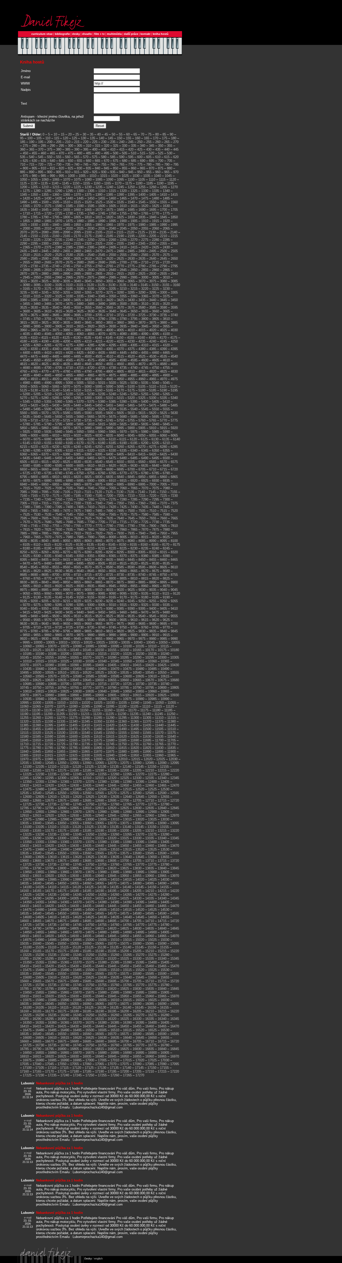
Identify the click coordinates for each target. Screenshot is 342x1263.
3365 (144, 296)
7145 (152, 492)
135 (92, 138)
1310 (101, 191)
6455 (69, 458)
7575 (133, 514)
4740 (133, 368)
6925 (144, 480)
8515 (123, 563)
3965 (34, 330)
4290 (101, 345)
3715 (120, 315)
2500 (163, 251)
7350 (120, 503)
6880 (47, 480)
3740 (174, 315)
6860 (163, 477)
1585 (69, 206)
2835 (101, 270)
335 (133, 146)
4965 (152, 379)
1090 (109, 179)
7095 (45, 492)
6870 (26, 480)
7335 (88, 503)
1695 (152, 210)
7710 (112, 522)
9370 (88, 608)
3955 (166, 326)
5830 (133, 424)
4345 (66, 349)
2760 (98, 266)
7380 (26, 507)
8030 (23, 541)
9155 (90, 597)
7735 (166, 522)
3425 (120, 300)
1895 (112, 221)
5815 (101, 424)
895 (40, 172)
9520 (98, 616)
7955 (174, 533)
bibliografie (62, 33)
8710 (77, 575)
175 (164, 138)
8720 (98, 575)
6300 (47, 450)
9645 (55, 623)
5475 (152, 405)
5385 (112, 401)
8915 (47, 586)
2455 (66, 251)
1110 (152, 179)
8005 (123, 537)
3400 (66, 300)
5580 (66, 413)
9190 (166, 597)
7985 (80, 537)
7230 (174, 496)
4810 (131, 371)
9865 (58, 635)
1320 (123, 191)
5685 (133, 416)
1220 (66, 187)
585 (112, 157)
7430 (133, 507)
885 (22, 172)
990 (52, 176)
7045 (90, 488)
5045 (166, 383)
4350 (77, 349)
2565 (144, 255)
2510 (26, 255)
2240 (69, 240)
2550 (112, 255)
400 (94, 149)
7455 (34, 511)
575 (94, 157)
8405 (45, 560)
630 (34, 161)
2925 (141, 273)
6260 (120, 447)
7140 (141, 492)
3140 (133, 285)
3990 (88, 330)
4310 (144, 345)
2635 (141, 258)
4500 (88, 356)
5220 (69, 394)
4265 (47, 345)
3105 (58, 285)
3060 (120, 281)
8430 (98, 560)
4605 (155, 360)
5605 (120, 413)
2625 (120, 258)
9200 (34, 601)
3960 (23, 330)
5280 (45, 398)
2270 (133, 240)
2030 (90, 228)
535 (22, 157)
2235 (58, 240)
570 (85, 157)
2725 (23, 266)
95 (22, 138)
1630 (166, 206)
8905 (26, 586)
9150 (80, 597)
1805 (77, 217)
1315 (112, 191)
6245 (88, 447)
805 (34, 168)
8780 (69, 578)
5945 (69, 432)
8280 (88, 552)
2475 (109, 251)
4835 (26, 375)
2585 (34, 258)
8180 (26, 548)
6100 (90, 439)
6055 (152, 435)
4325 (23, 349)
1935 (45, 225)
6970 (88, 484)
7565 (112, 514)
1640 (34, 210)
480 (79, 153)
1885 (90, 221)
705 (169, 161)
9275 (37, 605)
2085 (55, 232)
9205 (45, 601)
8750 (163, 575)
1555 (163, 202)
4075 (112, 334)
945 (130, 172)
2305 (55, 243)
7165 (34, 496)
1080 (88, 179)
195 (40, 142)
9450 (101, 612)
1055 (34, 179)
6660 (45, 469)
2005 (37, 228)
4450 (133, 353)
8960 (144, 586)
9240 (120, 601)
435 (157, 149)
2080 (45, 232)
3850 (98, 322)
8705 (66, 575)
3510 (144, 304)
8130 (79, 544)
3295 (152, 292)
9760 (144, 627)
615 (166, 157)
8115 (47, 544)
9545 (152, 616)
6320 (90, 450)
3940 (133, 326)
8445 (131, 560)
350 (160, 146)
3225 (155, 289)
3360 (133, 296)
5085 (98, 386)
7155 (173, 492)
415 (121, 149)
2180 (98, 236)
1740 (90, 213)
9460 (123, 612)
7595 (23, 518)
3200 (101, 289)
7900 (55, 533)
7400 (69, 507)
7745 (34, 526)
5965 (112, 432)
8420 (77, 560)
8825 (166, 578)
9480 (166, 612)
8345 (69, 556)
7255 (69, 499)
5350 (37, 401)
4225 (120, 341)
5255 (144, 394)
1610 (123, 206)
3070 (141, 281)
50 (113, 134)
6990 (131, 484)
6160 (58, 443)
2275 (144, 240)
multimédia (114, 33)
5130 (34, 390)
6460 (80, 458)
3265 (88, 292)
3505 (133, 304)
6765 (112, 473)
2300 (45, 243)
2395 (90, 247)
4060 (80, 334)
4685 (174, 364)
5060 (45, 386)
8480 (47, 563)
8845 (55, 582)
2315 (77, 243)
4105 (23, 337)
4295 (112, 345)
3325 (58, 296)
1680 (120, 210)
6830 (98, 477)
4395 (174, 349)
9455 (112, 612)
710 (22, 164)
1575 (47, 206)
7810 (174, 526)
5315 (120, 398)
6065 (174, 435)
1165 (107, 183)
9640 (45, 623)
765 (121, 164)
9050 (26, 593)
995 (61, 176)
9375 (98, 608)
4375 (131, 349)
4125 (66, 337)
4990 (47, 383)
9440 (80, 612)
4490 (66, 356)
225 (94, 142)
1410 (163, 194)
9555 (174, 616)
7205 (120, 496)
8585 (120, 567)
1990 (163, 225)
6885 (58, 480)
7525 (26, 514)
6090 (69, 439)
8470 (26, 563)
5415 (23, 405)
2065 (166, 228)
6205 (155, 443)
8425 (88, 560)
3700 (88, 315)
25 (77, 134)
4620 (34, 364)
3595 (174, 307)
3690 (66, 315)
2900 (88, 273)
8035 (34, 541)
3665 (166, 311)
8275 (77, 552)
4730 (112, 368)
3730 (152, 315)
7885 (23, 533)
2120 (130, 232)
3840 (77, 322)
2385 (69, 247)
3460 (37, 304)
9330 (155, 605)
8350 (80, 556)
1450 (90, 198)
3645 (123, 311)
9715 (47, 627)
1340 (166, 191)
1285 (47, 191)
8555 (55, 567)
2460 (77, 251)
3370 (155, 296)
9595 (101, 620)
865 (142, 168)
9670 (109, 623)
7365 (152, 503)
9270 (26, 605)
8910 (37, 586)
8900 (174, 582)
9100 (133, 593)
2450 (55, 251)
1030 (135, 176)
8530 (155, 563)
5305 (98, 398)
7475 (77, 511)
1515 (77, 202)
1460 (112, 198)
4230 (131, 341)
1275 (26, 191)
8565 (77, 567)
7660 (163, 518)
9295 (80, 605)
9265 (174, 601)
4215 (98, 341)
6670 (66, 469)
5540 (133, 409)
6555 (131, 462)
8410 (55, 560)
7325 (66, 503)
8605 (163, 567)
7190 (88, 496)
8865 (98, 582)
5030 (133, 383)
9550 (163, 616)
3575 (131, 307)
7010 (174, 484)
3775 (90, 319)
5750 (120, 420)
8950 (123, 586)
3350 (112, 296)
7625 (88, 518)
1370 (77, 194)
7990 (90, 537)
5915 (163, 428)
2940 (174, 273)
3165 (26, 289)
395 (85, 149)
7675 (37, 522)
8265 (55, 552)
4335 (45, 349)
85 (164, 134)
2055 (144, 228)
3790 (123, 319)
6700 (131, 469)
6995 (141, 484)
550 (49, 157)
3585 (152, 307)
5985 (155, 432)
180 (173, 138)
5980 (144, 432)
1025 (125, 176)
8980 (34, 590)
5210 (47, 394)
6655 (34, 469)
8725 (109, 575)
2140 (173, 232)
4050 (58, 334)
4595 (133, 360)
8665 (133, 571)
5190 (163, 390)
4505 (98, 356)
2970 (80, 277)
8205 (80, 548)
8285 (98, 552)
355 (169, 146)
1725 (58, 213)
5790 (47, 424)
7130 (119, 492)
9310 (112, 605)
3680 (45, 315)
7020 (37, 488)
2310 (66, 243)
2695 (112, 262)
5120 (173, 386)
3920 (90, 326)
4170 (162, 337)
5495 (37, 409)
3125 (101, 285)
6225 (45, 447)
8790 (90, 578)
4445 (123, 353)
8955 (133, 586)
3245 (45, 292)
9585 (80, 620)
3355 (123, 296)
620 (176, 157)
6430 (174, 454)
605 (148, 157)
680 (124, 161)
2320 (88, 243)
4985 (37, 383)
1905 (133, 221)
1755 (123, 213)
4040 (37, 334)
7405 (80, 507)
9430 (58, 612)
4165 (152, 337)
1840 (152, 217)
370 (40, 149)
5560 (23, 413)
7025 (47, 488)
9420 (37, 612)
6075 (37, 439)
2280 (155, 240)
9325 (144, 605)
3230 (166, 289)
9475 (155, 612)
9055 (37, 593)
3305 (174, 292)
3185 (69, 289)
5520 (90, 409)
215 (76, 142)
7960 (26, 537)
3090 (26, 285)
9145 (69, 597)
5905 (141, 428)
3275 (109, 292)
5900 (131, 428)
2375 (47, 247)
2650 (174, 258)
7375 (174, 503)
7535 (47, 514)
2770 (120, 266)
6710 (152, 469)
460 (43, 153)
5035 (144, 383)
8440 (120, 560)
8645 (90, 571)
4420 (69, 353)
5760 (141, 420)
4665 (131, 364)
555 (58, 157)
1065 (55, 179)
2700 (123, 262)
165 (146, 138)
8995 (66, 590)
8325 (26, 556)
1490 (23, 202)
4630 (55, 364)
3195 (90, 289)
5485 (174, 405)
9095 (123, 593)
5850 (23, 428)
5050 (23, 386)
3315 (37, 296)
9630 (23, 623)
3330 (69, 296)
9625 (166, 620)
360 (22, 149)
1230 (88, 187)
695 (151, 161)
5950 (80, 432)
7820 (37, 529)
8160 (144, 544)
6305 (58, 450)
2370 (37, 247)
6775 (133, 473)
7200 (109, 496)
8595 (141, 567)
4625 (45, 364)
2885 (55, 273)
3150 (154, 285)
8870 (109, 582)
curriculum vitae (42, 33)
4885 (133, 375)
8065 (98, 541)
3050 (98, 281)
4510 (109, 356)
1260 (152, 187)
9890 (112, 635)
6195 (133, 443)
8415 (66, 560)
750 (94, 164)
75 (149, 134)
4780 (66, 371)
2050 (133, 228)
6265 (131, 447)
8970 (166, 586)
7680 (47, 522)
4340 (55, 349)
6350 (155, 450)
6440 (37, 458)
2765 (109, 266)
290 (52, 146)
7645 (131, 518)
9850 (26, 635)
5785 (37, 424)
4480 (45, 356)
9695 (163, 623)
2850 (133, 270)
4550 (37, 360)
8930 (80, 586)
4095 (155, 334)
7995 (101, 537)
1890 (101, 221)
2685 (90, 262)
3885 (174, 322)
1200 (23, 187)
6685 (98, 469)
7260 (80, 499)
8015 (144, 537)
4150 (119, 337)
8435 (109, 560)
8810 (133, 578)
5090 (109, 386)
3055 (109, 281)
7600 (34, 518)
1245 (120, 187)
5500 (47, 409)
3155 (165, 285)
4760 (23, 371)
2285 (166, 240)
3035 (66, 281)
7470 (66, 511)
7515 (163, 511)
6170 (80, 443)
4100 (166, 334)
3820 (34, 322)
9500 (55, 616)
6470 (101, 458)
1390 (120, 194)
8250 (23, 552)
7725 (144, 522)
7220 (152, 496)
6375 (55, 454)
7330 (77, 503)
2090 (66, 232)
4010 (131, 330)
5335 (163, 398)
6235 (66, 447)
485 (88, 153)
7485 (98, 511)
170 (155, 138)
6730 (37, 473)
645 (61, 161)
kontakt (145, 33)
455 (34, 153)
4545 (26, 360)
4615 (23, 364)
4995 (58, 383)
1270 (174, 187)
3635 (101, 311)
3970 (45, 330)
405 (103, 149)
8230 (133, 548)
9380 (109, 608)
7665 (174, 518)
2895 (77, 273)
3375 (166, 296)
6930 (155, 480)
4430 (90, 353)
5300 (88, 398)
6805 (45, 477)
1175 (128, 183)
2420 (144, 247)
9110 (155, 593)
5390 (123, 401)
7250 (58, 499)
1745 (101, 213)
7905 (66, 533)
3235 (23, 292)
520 (151, 153)
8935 (90, 586)
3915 (80, 326)
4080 (123, 334)
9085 (101, 593)
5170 (120, 390)
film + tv (99, 33)
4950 (120, 379)
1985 (152, 225)
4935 (88, 379)
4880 (123, 375)
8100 (174, 541)
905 (58, 172)
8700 (55, 575)
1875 (69, 221)
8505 (101, 563)
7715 (123, 522)
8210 (90, 548)
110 (47, 138)
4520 (131, 356)
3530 (34, 307)
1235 (98, 187)
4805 (120, 371)
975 (25, 176)
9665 (98, 623)
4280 (80, 345)
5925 (26, 432)
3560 (98, 307)
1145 (65, 183)
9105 (144, 593)
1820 (109, 217)
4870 (101, 375)
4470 (23, 356)
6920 (133, 480)
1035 (146, 176)
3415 (98, 300)
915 (76, 172)
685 (133, 161)
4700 (47, 368)
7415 (101, 507)
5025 (123, 383)
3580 (141, 307)
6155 (47, 443)
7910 (77, 533)
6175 (90, 443)
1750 (112, 213)
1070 (66, 179)
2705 (133, 262)
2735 (45, 266)
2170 (77, 236)
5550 (155, 409)
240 (121, 142)
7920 (98, 533)
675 (115, 161)
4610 (166, 360)
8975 (23, 590)
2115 (120, 232)
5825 (123, 424)
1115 (162, 179)
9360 (66, 608)
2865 (166, 270)
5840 (155, 424)
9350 (45, 608)
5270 (23, 398)
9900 (133, 635)
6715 (163, 469)
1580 (58, 206)
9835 (152, 631)
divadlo (87, 33)
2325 (98, 243)
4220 (109, 341)
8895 (163, 582)
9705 (26, 627)
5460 (120, 405)
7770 (88, 526)
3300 (163, 292)
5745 (109, 420)
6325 (101, 450)
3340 (90, 296)
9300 (90, 605)
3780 (101, 319)
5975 (133, 432)
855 (124, 168)
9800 (77, 631)
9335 (166, 605)
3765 (69, 319)
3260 (77, 292)
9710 (37, 627)
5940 (58, 432)
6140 (176, 439)
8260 (45, 552)
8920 (58, 586)
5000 (69, 383)
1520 (88, 202)
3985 (77, 330)
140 (101, 138)
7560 (101, 514)
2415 (133, 247)
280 (34, 146)
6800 (34, 477)
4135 (87, 337)
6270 (141, 447)
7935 (131, 533)
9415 (26, 612)
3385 (34, 300)
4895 (155, 375)
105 (39, 138)
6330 (112, 450)
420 (130, 149)
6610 (90, 465)
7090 (34, 492)
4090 (144, 334)
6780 (144, 473)
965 (166, 172)
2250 (90, 240)
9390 (131, 608)
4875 (112, 375)
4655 (109, 364)
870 (151, 168)
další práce (131, 33)
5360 (58, 401)
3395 (55, 300)
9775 (23, 631)
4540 (174, 356)
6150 (37, 443)
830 (79, 168)
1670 (98, 210)
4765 (34, 371)
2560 (133, 255)
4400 (26, 353)
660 (88, 161)
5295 (77, 398)
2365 (26, 247)
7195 (98, 496)
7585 (155, 514)
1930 (34, 225)
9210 (55, 601)
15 (62, 134)
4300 (123, 345)
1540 (131, 202)
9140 (58, 597)
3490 (101, 304)
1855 (26, 221)
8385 (155, 556)
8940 (101, 586)
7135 (130, 492)
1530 (109, 202)
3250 (55, 292)
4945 (109, 379)
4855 (69, 375)
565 (76, 157)
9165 (112, 597)
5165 (109, 390)
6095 (80, 439)
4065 (90, 334)
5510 (69, 409)
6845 (131, 477)
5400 (144, 401)
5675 (112, 416)
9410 (174, 608)
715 (31, 164)
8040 (45, 541)
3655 (144, 311)
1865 (47, 221)
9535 (131, 616)
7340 (98, 503)
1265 (163, 187)
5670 (101, 416)
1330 (144, 191)
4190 (45, 341)
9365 (77, 608)
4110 (34, 337)
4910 (34, 379)
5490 (26, 409)
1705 (174, 210)
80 (157, 134)
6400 (109, 454)
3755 (47, 319)
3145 (144, 285)
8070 (109, 541)
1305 (90, 191)
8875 (120, 582)
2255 (101, 240)
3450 (174, 300)
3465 (47, 304)
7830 (58, 529)
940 (121, 172)
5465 (131, 405)
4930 (77, 379)
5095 (120, 386)
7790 (131, 526)
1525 (98, 202)
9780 (34, 631)
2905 (98, 273)
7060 (123, 488)
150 (119, 138)
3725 (141, 315)
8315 (163, 552)
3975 (55, 330)
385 (67, 149)
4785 (77, 371)
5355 (47, 401)
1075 (77, 179)
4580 (101, 360)
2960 (58, 277)
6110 (112, 439)
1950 (77, 225)
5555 (166, 409)
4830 (174, 371)
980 (34, 176)
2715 (155, 262)
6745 (69, 473)
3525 (23, 307)
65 (135, 134)
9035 (152, 590)
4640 (77, 364)
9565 (37, 620)
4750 (155, 368)
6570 (163, 462)
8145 (111, 544)
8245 (166, 548)
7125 (109, 492)
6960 (66, 484)
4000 (109, 330)
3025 (45, 281)
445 (176, 149)
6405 (120, 454)
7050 (101, 488)
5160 (98, 390)
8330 (37, 556)
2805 (37, 270)
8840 (45, 582)
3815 (23, 322)
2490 (141, 251)
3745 (26, 319)
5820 (112, 424)
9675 (120, 623)
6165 (69, 443)
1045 (168, 176)
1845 (163, 217)
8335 (47, 556)
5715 (45, 420)
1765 (144, 213)
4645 (88, 364)
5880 (88, 428)
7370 (163, 503)
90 (171, 134)
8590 (131, 567)
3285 (131, 292)
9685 (141, 623)
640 (52, 161)
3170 (37, 289)
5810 (90, 424)
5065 (55, 386)
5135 (45, 390)
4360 (98, 349)
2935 (163, 273)
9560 (26, 620)
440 (166, 149)
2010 (47, 228)
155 (128, 138)
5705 (23, 420)
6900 (90, 480)
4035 (26, 334)
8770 (47, 578)
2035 (101, 228)
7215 (141, 496)
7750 (45, 526)
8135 (90, 544)
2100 (88, 232)
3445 (163, 300)
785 (157, 164)
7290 (144, 499)
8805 (123, 578)
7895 (45, 533)
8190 (47, 548)
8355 (90, 556)
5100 (131, 386)
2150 (34, 236)
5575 (55, 413)
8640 (80, 571)
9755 (133, 627)
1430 (47, 198)
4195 (55, 341)
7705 (101, 522)
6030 (98, 435)
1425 (37, 198)
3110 (69, 285)
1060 (45, 179)
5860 (45, 428)
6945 (34, 484)
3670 (23, 315)
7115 (87, 492)
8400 (34, 560)
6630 (133, 465)
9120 (176, 593)
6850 (141, 477)
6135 (165, 439)
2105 (98, 232)
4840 (37, 375)
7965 (37, 537)
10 (55, 134)
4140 (98, 337)
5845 (166, 424)
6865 (174, 477)
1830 (131, 217)
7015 (26, 488)
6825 (88, 477)
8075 (120, 541)
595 (130, 157)
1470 (133, 198)
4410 (47, 353)
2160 (55, 236)
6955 (55, 484)
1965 (109, 225)
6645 (166, 465)
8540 (23, 567)
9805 (88, 631)
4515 (120, 356)
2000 (26, 228)
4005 (120, 330)
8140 (101, 544)
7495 (120, 511)
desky (76, 33)
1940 (55, 225)
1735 (80, 213)
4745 (144, 368)
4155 (130, 337)
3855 (109, 322)
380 (58, 149)
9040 (163, 590)
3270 (98, 292)
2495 (152, 251)
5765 (152, 420)
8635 (69, 571)
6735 (47, 473)
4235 (141, 341)
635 (43, 161)
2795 (174, 266)
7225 (163, 496)
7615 (66, 518)
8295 (120, 552)
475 (70, 153)
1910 (144, 221)
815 (52, 168)
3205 (112, 289)
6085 (58, 439)
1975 (131, 225)
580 (103, 157)
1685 (131, 210)
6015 (66, 435)
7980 (69, 537)
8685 (23, 575)
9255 (152, 601)
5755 (131, 420)
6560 (141, 462)
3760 (58, 319)
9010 (98, 590)
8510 (112, 563)
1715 (37, 213)
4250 (174, 341)
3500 (123, 304)
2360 (174, 243)
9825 (131, 631)
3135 (122, 285)
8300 (131, 552)
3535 (45, 307)
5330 (152, 398)
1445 (80, 198)
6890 (69, 480)
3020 (34, 281)
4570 (80, 360)
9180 (144, 597)
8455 (152, 560)
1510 (66, 202)
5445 (88, 405)
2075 (34, 232)
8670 (144, 571)
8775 (58, 578)
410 (112, 149)
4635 (66, 364)
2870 (23, 273)
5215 (58, 394)
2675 (69, 262)
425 (139, 149)
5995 (23, 435)
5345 (26, 401)
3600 (26, 311)
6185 (112, 443)
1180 (139, 183)
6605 (80, 465)
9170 (123, 597)
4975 (174, 379)
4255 (26, 345)
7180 (66, 496)
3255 (66, 292)
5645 (47, 416)
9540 (141, 616)
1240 (109, 187)
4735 (123, 368)
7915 (88, 533)
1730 (69, 213)
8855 (77, 582)
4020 (152, 330)
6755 (90, 473)
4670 (141, 364)
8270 (66, 552)
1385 (109, 194)
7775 (98, 526)
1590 (80, 206)
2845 (123, 270)
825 (70, 168)
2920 (131, 273)
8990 (55, 590)
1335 (155, 191)
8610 (174, 567)
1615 (133, 206)
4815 (141, 371)
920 (85, 172)
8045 (55, 541)
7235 (26, 499)
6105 (101, 439)
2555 (123, 255)
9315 (123, 605)
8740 (141, 575)
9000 (77, 590)
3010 (166, 277)
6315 (80, 450)
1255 (141, 187)
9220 (77, 601)
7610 (55, 518)
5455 (109, 405)
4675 (152, 364)
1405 (152, 194)
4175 (173, 337)
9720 (58, 627)
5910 (152, 428)
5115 (163, 386)
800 (25, 168)
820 (61, 168)
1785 (34, 217)
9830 (141, 631)
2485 (131, 251)
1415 (174, 194)
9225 (88, 601)
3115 (79, 285)
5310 (109, 398)
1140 (55, 183)
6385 (77, 454)
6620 (112, 465)
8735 (131, 575)
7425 (123, 507)
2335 (120, 243)
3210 (123, 289)
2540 (90, 255)
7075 (155, 488)
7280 (123, 499)
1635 (23, 210)
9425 (47, 612)
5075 (77, 386)
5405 (155, 401)
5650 (58, 416)
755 (103, 164)
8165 (154, 544)
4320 (166, 345)
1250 (131, 187)
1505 (55, 202)
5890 (109, 428)
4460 (155, 353)
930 (103, 172)
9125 (26, 597)
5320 (131, 398)
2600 (66, 258)
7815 (26, 529)
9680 (131, 623)
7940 (141, 533)
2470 (98, 251)
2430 (166, 247)
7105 (66, 492)
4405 (37, 353)
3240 (34, 292)
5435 (66, 405)
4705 (58, 368)
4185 (34, 341)
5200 (26, 394)
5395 (133, 401)
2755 (88, 266)
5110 (152, 386)
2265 (123, 240)
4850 (58, 375)
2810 (47, 270)
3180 (58, 289)
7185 (77, 496)
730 (58, 164)
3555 (88, 307)
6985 (120, 484)
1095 (120, 179)
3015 (23, 281)
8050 (66, 541)
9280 (47, 605)
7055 (112, 488)
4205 (77, 341)
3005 (155, 277)
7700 (90, 522)
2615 (98, 258)
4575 (90, 360)
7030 (58, 488)
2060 (155, 228)
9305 (101, 605)
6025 (88, 435)
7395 (58, 507)
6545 (109, 462)
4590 (123, 360)
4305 (133, 345)
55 (120, 134)
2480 (120, 251)
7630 (98, 518)
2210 (163, 236)
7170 (45, 496)
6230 (55, 447)
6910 (112, 480)
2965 (69, 277)
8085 (141, 541)
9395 (141, 608)
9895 (123, 635)
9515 (88, 616)
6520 (55, 462)
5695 (155, 416)
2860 (155, 270)
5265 (166, 394)
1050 (23, 179)
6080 (47, 439)
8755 (174, 575)
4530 (152, 356)
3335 (80, 296)
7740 (23, 526)
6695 (120, 469)
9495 (45, 616)
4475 (34, 356)
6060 (163, 435)
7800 (152, 526)
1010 (92, 176)
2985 (112, 277)
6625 (123, 465)
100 (30, 138)
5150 (77, 390)
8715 (88, 575)
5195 (174, 390)
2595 (55, 258)
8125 (68, 544)
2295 (34, 243)
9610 (133, 620)
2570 (155, 255)
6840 (120, 477)
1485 (166, 198)
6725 (26, 473)
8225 (123, 548)
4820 (152, 371)
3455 (26, 304)
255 (148, 142)
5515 (80, 409)
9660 (88, 623)
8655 (112, 571)
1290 (58, 191)
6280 (163, 447)
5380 (101, 401)
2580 (23, 258)
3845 (88, 322)
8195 (58, 548)
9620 (155, 620)
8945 (112, 586)
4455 (144, 353)
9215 (66, 601)
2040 (112, 228)
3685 (55, 315)
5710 (34, 420)
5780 (26, 424)
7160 (23, 496)
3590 (163, 307)
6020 (77, 435)
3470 (58, 304)
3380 (23, 300)
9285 (58, 605)
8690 (34, 575)
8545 (34, 567)
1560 (174, 202)
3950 (155, 326)
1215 (55, 187)
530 (169, 153)
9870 (69, 635)
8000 (112, 537)
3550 (77, 307)
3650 (133, 311)
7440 (155, 507)
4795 (98, 371)
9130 (37, 597)
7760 (66, 526)
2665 (47, 262)
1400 (141, 194)
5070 (66, 386)
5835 (144, 424)
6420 (152, 454)
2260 (112, 240)
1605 (112, 206)
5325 (141, 398)
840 (97, 168)
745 (85, 164)
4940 (98, 379)
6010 (55, 435)
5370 (80, 401)
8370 (123, 556)
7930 (120, 533)
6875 (37, 480)
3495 (112, 304)
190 (31, 142)
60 (128, 134)
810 (43, 168)
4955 (131, 379)
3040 (77, 281)
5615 (141, 413)
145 (110, 138)
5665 (90, 416)
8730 (120, 575)
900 (49, 172)
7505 (141, 511)
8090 (152, 541)
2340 (131, 243)
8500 (90, 563)
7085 (23, 492)
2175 (88, 236)
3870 (141, 322)
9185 (155, 597)
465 (52, 153)
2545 (101, 255)
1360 (55, 194)
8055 (77, 541)
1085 (98, 179)
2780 (141, 266)
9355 (55, 608)
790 (166, 164)
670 (106, 161)
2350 (152, 243)
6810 (55, 477)
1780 (23, 217)
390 (76, 149)
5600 (109, 413)
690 (142, 161)
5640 (37, 416)
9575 (58, 620)
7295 (155, 499)
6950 (45, 484)
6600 (69, 465)
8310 (152, 552)
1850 (174, 217)
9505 (66, 616)
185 (22, 142)
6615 (101, 465)
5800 (69, 424)
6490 (144, 458)
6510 (34, 462)
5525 (101, 409)
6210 (166, 443)
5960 (101, 432)
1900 (123, 221)
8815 (144, 578)
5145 (66, 390)
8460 (163, 560)
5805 (80, 424)
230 (103, 142)
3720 (131, 315)
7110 (77, 492)
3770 (80, 319)
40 (99, 134)
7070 (144, 488)
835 (88, 168)
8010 (133, 537)
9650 (66, 623)
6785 (155, 473)
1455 (101, 198)
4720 (90, 368)
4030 (174, 330)
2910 (109, 273)
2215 (174, 236)
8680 (166, 571)
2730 (34, 266)
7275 (112, 499)
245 (130, 142)
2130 (152, 232)
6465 (90, 458)
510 (133, 153)
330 (124, 146)
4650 (98, 364)
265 (166, 142)
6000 (34, 435)
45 (106, 134)
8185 (37, 548)
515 (142, 153)
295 (61, 146)
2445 (45, 251)
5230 (90, 394)
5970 (123, 432)
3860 (120, 322)
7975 (58, 537)
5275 (34, 398)
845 (106, 168)
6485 (133, 458)
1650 (55, 210)
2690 (101, 262)
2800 (26, 270)
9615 (144, 620)
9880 (90, 635)
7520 (174, 511)
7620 (77, 518)
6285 (174, 447)
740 (76, 164)
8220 (112, 548)
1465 (123, 198)
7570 (123, 514)
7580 (144, 514)
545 (40, 157)
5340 (174, 398)
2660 (37, 262)
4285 (90, 345)
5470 (141, 405)
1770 (155, 213)
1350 (34, 194)
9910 (155, 635)
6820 (77, 477)
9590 (90, 620)
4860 (80, 375)
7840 (80, 529)
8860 (88, 582)
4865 (90, 375)
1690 (141, 210)
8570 (88, 567)
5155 (88, 390)
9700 (174, 623)
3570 (120, 307)
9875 (80, 635)
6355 (166, 450)
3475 (69, 304)
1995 (174, 225)
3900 (47, 326)
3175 (47, 289)
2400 (101, 247)
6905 (101, 480)
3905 (58, 326)
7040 (80, 488)
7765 (77, 526)
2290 (23, 243)
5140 (55, 390)
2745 (66, 266)
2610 (88, 258)
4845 (47, 375)
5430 (55, 405)
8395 (23, 560)
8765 (37, 578)
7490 (109, 511)
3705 (98, 315)
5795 (58, 424)
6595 (58, 465)
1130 (34, 183)
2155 (45, 236)
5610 (131, 413)
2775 (131, 266)
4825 (163, 371)
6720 (174, 469)
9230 (98, 601)
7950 (163, 533)
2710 (144, 262)
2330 (109, 243)
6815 (66, 477)
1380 (98, 194)
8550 (45, 567)
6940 (23, 484)
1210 (45, 187)
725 (49, 164)
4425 (80, 353)
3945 (144, 326)
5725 (66, 420)
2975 (90, 277)
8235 (144, 548)
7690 (69, 522)
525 (160, 153)
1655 (66, 210)
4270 (58, 345)
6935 (166, 480)
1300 (80, 191)
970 (176, 172)
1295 (69, 191)
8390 (166, 556)
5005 (80, 383)
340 (142, 146)
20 (70, 134)
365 (31, 149)
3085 (174, 281)
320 (106, 146)
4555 (47, 360)
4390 (163, 349)
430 (148, 149)
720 (40, 164)
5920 (174, 428)
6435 (26, 458)
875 (160, 168)
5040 (155, 383)
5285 (55, 398)
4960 (141, 379)
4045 (47, 334)
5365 (69, 401)
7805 (163, 526)
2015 (58, 228)
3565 (109, 307)
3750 (37, 319)
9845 (174, 631)
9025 (131, 590)
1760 (133, 213)
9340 (23, 608)
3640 (112, 311)
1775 (166, 213)
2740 (55, 266)
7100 (55, 492)
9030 (141, 590)
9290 (69, 605)
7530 (37, 514)
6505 (23, 462)
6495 (155, 458)
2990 (123, 277)
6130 (154, 439)
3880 (163, 322)
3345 (101, 296)
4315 (155, 345)
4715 (80, 368)
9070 (69, 593)
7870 (144, 529)
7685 (58, 522)
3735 (163, 315)
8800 (112, 578)
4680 (163, 364)
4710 (69, 368)
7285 (133, 499)
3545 (66, 307)
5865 (55, 428)
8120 (58, 544)
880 (169, 168)
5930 (37, 432)
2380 (58, 247)
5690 (144, 416)
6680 (88, 469)
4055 (69, 334)
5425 (45, 405)
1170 (118, 183)
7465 (55, 511)
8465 (174, 560)
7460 (45, 511)
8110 (37, 544)
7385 (37, 507)
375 (49, 149)
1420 (26, 198)
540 (31, 157)
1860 (37, 221)
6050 (141, 435)
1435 (58, 198)
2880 (45, 273)
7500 (131, 511)
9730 (80, 627)
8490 (69, 563)
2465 (88, 251)
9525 (109, 616)
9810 (98, 631)
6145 (26, 443)
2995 (133, 277)
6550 (120, 462)
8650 (101, 571)
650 (70, 161)
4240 (152, 341)
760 (112, 164)
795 (176, 164)
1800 (66, 217)
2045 (123, 228)
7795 (141, 526)
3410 (88, 300)
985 (43, 176)
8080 (131, 541)
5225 (80, 394)
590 (121, 157)
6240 (77, 447)
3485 (90, 304)
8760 (26, 578)
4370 (120, 349)
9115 (165, 593)
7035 (69, 488)
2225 (37, 240)
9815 (109, 631)
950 (139, 172)
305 (79, 146)
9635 (34, 623)
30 (84, 134)
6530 (77, 462)
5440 (77, 405)
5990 (166, 432)
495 (106, 153)
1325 (133, 191)
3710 (109, 315)
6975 (98, 484)
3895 (37, 326)
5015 (101, 383)
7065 (133, 488)
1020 (114, 176)
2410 (123, 247)
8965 (155, 586)
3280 (120, 292)
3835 (66, 322)
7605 (45, 518)
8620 (37, 571)
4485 (55, 356)
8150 (122, 544)
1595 (90, 206)
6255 (109, 447)
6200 (144, 443)
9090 (112, 593)
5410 (166, 401)
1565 (26, 206)
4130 (76, 337)
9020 (120, 590)
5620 (152, 413)
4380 (141, 349)
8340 (58, 556)
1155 (86, 183)
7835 (69, 529)
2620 (109, 258)
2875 (34, 273)
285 (43, 146)
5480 (163, 405)
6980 (109, 484)
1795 (55, 217)
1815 (98, 217)
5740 (98, 420)
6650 (23, 469)
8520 (133, 563)
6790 (166, 473)
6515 (45, 462)
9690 (152, 623)
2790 (163, 266)
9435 (69, 612)
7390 (47, 507)
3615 (58, 311)
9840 (163, 631)
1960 (98, 225)
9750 (123, 627)
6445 (47, 458)
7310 (34, 503)
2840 (112, 270)
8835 (34, 582)
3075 (152, 281)
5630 (174, 413)
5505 (58, 409)
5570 (45, 413)
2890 (66, 273)
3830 (55, 322)
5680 (123, 416)
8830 (23, 582)
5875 (77, 428)
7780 (109, 526)
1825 (120, 217)
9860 (47, 635)
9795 (66, 631)
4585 (112, 360)
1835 (141, 217)
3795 (133, 319)
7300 (166, 499)
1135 (44, 183)
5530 (112, 409)
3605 (37, 311)
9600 (112, 620)
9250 (141, 601)
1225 (77, 187)
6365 (34, 454)
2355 (163, 243)
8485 (58, 563)
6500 (166, 458)
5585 (77, 413)
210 (67, 142)
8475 (37, 563)
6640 (155, 465)
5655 (69, 416)
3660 (155, 311)
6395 (98, 454)
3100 (47, 285)
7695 (80, 522)
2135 (162, 232)
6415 (141, 454)
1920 (166, 221)
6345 (144, 450)
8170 (165, 544)
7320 (55, 503)
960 (157, 172)
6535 (88, 462)
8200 (69, 548)
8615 (26, 571)
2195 (131, 236)
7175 (55, 496)
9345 (34, 608)
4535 (163, 356)
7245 (47, 499)
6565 (152, 462)
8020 (155, 537)
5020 (112, 383)
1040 (157, 176)
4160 (141, 337)
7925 (109, 533)
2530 (69, 255)
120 (65, 138)
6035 (109, 435)
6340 (133, 450)
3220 (144, 289)
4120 (55, 337)
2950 (37, 277)
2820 (69, 270)
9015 (109, 590)
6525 (66, 462)
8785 (80, 578)
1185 (149, 183)
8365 (112, 556)
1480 (155, 198)
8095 (163, 541)
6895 (80, 480)
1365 (66, 194)
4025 (163, 330)
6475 (112, 458)
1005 (82, 176)
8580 (109, 567)
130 (83, 138)
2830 (90, 270)
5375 (90, 401)
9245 (131, 601)
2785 (152, 266)
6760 (101, 473)
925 (94, 172)
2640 (152, 258)
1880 (80, 221)
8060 (88, 541)
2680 (80, 262)
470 (61, 153)
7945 (152, 533)
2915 (120, 273)
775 (139, 164)
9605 (123, 620)
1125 (23, 183)
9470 (144, 612)
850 (115, 168)
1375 (88, 194)
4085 (133, 334)
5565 (34, 413)
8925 (69, 586)
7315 (45, 503)
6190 (123, 443)
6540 (98, 462)
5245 (123, 394)
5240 (112, 394)
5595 (98, 413)
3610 (47, 311)
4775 (55, 371)
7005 (163, 484)
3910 (69, 326)
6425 (163, 454)
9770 (166, 627)
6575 (174, 462)
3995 (98, 330)
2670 (58, 262)
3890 (26, 326)
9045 (174, 590)
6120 (133, 439)
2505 (174, 251)
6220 (34, 447)
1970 (120, 225)
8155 (133, 544)
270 (176, 142)
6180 (101, 443)
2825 (80, 270)
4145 (109, 337)
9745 (112, 627)
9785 (45, 631)
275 (25, 146)
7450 (23, 511)
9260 (163, 601)
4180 (23, 341)
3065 (131, 281)
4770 (45, 371)
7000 (152, 484)
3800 (144, 319)
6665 (55, 469)
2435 (23, 251)
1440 (69, 198)
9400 (152, 608)
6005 (45, 435)
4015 (141, 330)
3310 (26, 296)
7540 (58, 514)
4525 (141, 356)
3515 (155, 304)
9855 (37, 635)
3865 (131, 322)
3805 (155, 319)
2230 (47, 240)
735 (67, 164)
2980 (101, 277)
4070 (101, 334)
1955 (88, 225)
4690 (26, 368)
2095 (77, 232)
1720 (47, 213)
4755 (166, 368)
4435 (101, 353)
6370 (45, 454)
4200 (66, 341)
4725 (101, 368)
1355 (45, 194)
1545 (141, 202)
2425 (155, 247)
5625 (163, 413)
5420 (34, 405)
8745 (152, 575)
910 (67, 172)
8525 (144, 563)
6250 (98, 447)
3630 (90, 311)
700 (160, 161)
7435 (144, 507)
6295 (37, 450)
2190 (120, 236)
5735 (88, 420)
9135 (47, 597)
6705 (141, 469)
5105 (141, 386)
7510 (152, 511)
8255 (34, 552)
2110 (109, 232)
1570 (37, 206)
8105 (26, 544)
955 (148, 172)
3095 (37, 285)
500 (115, 153)
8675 (155, 571)
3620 (69, 311)
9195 (23, 601)
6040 (120, 435)
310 (88, 146)
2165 (66, 236)
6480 (123, 458)
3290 (141, 292)
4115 (44, 337)
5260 (155, 394)
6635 (144, 465)
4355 (88, 349)
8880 (131, 582)
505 (124, 153)
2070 (23, 232)
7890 (34, 533)
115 (56, 138)
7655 (152, 518)
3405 (77, 300)
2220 (26, 240)
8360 (101, 556)
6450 (58, 458)
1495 (34, 202)
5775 (174, 420)
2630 (131, 258)
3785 (112, 319)
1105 (141, 179)
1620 (144, 206)
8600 (152, 567)
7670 (26, 522)
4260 (37, 345)
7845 (90, 529)
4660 (120, 364)
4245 (163, 341)
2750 (77, 266)
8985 (45, 590)
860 (133, 168)
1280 (37, 191)
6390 (88, 454)
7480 (88, 511)
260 (157, 142)
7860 (123, 529)
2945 (26, 277)
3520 (166, 304)
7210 (131, 496)
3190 (80, 289)
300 (70, 146)
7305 (23, 503)
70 (142, 134)
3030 (55, 281)
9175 (133, 597)
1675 (109, 210)
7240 (37, 499)
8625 (47, 571)
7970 (47, 537)
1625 (155, 206)
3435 (141, 300)
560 (67, 157)
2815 (58, 270)
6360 (23, 454)
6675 (77, 469)
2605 (77, 258)
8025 (166, 537)
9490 (34, 616)
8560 (66, 567)
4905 (23, 379)
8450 (141, 560)
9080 (90, 593)
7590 (166, 514)
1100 (131, 179)
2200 (141, 236)
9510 (77, 616)
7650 (141, 518)
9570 (47, 620)
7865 (133, 529)
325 (115, 146)
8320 (174, 552)
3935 (123, 326)
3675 (34, 315)
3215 (133, 289)
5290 (66, 398)
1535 (120, 202)
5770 (163, 420)
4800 (109, 371)
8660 (123, 571)
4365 (109, 349)
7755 (55, 526)
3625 (80, 311)
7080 (166, 488)
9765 (155, 627)
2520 (47, 255)
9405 (163, 608)
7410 (90, 507)
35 (91, 134)
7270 (101, 499)
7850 (101, 529)
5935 (47, 432)
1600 (101, 206)
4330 (34, 349)
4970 (163, 379)
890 (31, 172)
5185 (152, 390)
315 (97, 146)
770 (130, 164)
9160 (101, 597)
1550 (152, 202)
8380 (144, 556)
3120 (90, 285)
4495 (77, 356)
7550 (80, 514)
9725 (69, 627)
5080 (88, 386)
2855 (144, 270)
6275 (152, 447)
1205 (34, 187)
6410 (131, 454)
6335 (123, 450)
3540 (55, 307)
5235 (101, 394)
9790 (55, 631)
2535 (80, 255)
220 (85, 142)
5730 (77, 420)
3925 (101, 326)
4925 (66, 379)
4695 (37, 368)
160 (137, 138)
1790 (45, 217)
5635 (26, 416)
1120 (172, 179)
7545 (69, 514)
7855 (112, 529)
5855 (34, 428)
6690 (109, 469)
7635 (109, 518)
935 (112, 172)
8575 (98, 567)
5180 (141, 390)
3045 (88, 281)
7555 (90, 514)
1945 (66, 225)
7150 (162, 492)
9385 (120, 608)
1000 (71, 176)
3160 (176, 285)
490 (97, 153)
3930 (112, 326)
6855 (152, 477)
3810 (166, 319)
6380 (66, 454)
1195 (170, 183)
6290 (26, 450)
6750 (80, 473)
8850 (66, 582)
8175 (176, 544)
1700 (163, 210)
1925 (23, 225)
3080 (163, 281)
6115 (122, 439)
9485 (23, 616)
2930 (152, 273)
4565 (69, 360)
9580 (69, 620)
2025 (80, 228)
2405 (112, 247)
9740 (101, 627)
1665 (88, 210)
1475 (144, 198)
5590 (88, 413)
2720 (166, 262)
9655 (77, 623)
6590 (47, 465)
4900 (166, 375)
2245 (80, 240)
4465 (166, 353)
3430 (131, 300)
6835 (109, 477)
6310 (69, 450)
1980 (141, 225)
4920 (55, 379)
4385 (152, 349)
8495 (80, 563)
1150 (76, 183)
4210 (88, 341)
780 (148, 164)
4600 (144, 360)
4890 (144, 375)
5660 (80, 416)
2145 (23, 236)
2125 (141, 232)
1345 (23, 194)
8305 (141, 552)
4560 (58, 360)
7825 (47, 529)
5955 (90, 432)
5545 (144, 409)
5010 (90, 383)
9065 (58, 593)
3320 (47, 296)
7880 (166, 529)
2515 (37, 255)
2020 (69, 228)
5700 (166, 416)
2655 (26, 262)
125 (74, 138)
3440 (152, 300)
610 (157, 157)
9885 (101, 635)
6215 (23, 447)
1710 (26, 213)
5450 (98, 405)
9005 (88, 590)
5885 (98, 428)
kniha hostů (160, 33)
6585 (37, 465)
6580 (26, 465)
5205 (37, 394)
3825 (45, 322)
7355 (131, 503)
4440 (112, 353)
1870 (58, 221)
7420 (112, 507)
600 (139, 157)
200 (49, 142)
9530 (120, 616)
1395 (131, 194)
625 (25, 161)
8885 (141, 582)
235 (112, 142)
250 (139, 142)
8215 (101, 548)
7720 (133, 522)
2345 (141, 243)
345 (151, 146)
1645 (45, 210)
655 (79, 161)
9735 (90, 627)
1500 (45, 202)
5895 (120, 428)
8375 (133, 556)
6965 (77, 484)
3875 (152, 322)
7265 (90, 499)
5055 (34, 386)
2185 (109, 236)
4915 (45, 379)
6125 (144, 439)
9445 (90, 612)
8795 (101, 578)
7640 (120, 518)
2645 (163, 258)
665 (97, 161)
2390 (80, 247)
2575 (166, 255)
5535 (123, 409)
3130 (111, 285)
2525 (58, 255)
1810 (88, 217)
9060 (47, 593)
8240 (155, 548)
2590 (45, 258)
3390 (45, 300)
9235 (109, 601)
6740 (58, 473)
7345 (109, 503)
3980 (66, 330)
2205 (152, 236)
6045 (131, 435)
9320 (133, 605)
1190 (160, 183)
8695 (45, 575)
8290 (109, 552)
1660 (77, 210)
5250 (133, 394)
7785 (120, 526)
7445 (166, 507)
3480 (80, 304)
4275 (69, 345)
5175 (131, 390)
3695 (77, 315)
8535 (166, 563)
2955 (47, 277)
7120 (98, 492)
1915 (155, 221)
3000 (144, 277)
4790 (88, 371)
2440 (34, 251)
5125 (23, 390)
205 (58, 142)
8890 (152, 582)
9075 (80, 593)
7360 (141, 503)
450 (25, 153)
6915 (123, 480)
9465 (133, 612)
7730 (155, 522)
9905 (144, 635)
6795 (23, 477)
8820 (155, 578)
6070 (26, 439)
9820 (120, 631)
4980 (26, 383)
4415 (58, 353)
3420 (109, 300)
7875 (155, 529)
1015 (103, 176)
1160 (97, 183)
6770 (123, 473)
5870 (66, 428)
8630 (58, 571)
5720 (55, 420)
